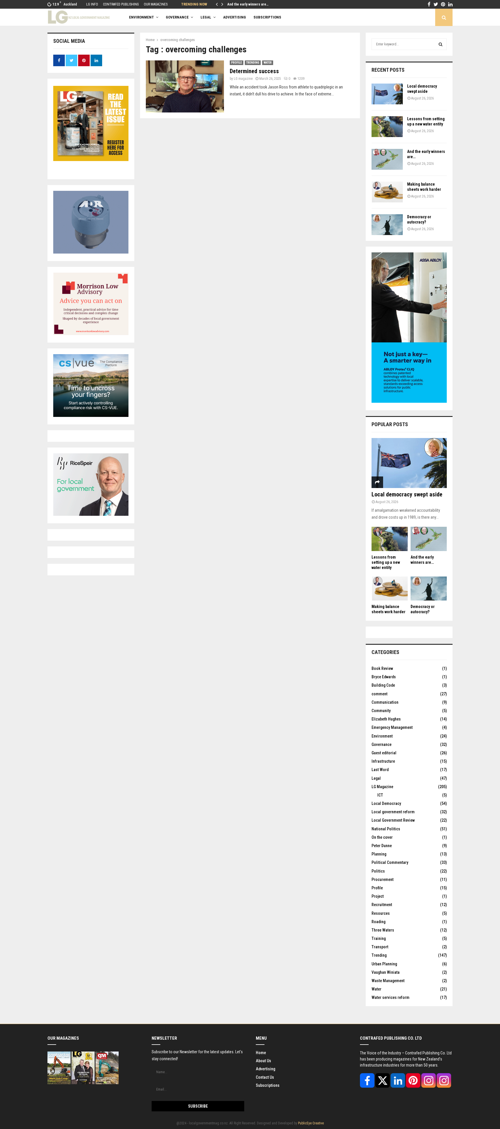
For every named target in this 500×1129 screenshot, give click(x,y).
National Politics (386, 829)
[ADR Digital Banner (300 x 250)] (90, 252)
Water (268, 62)
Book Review (382, 668)
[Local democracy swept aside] (387, 94)
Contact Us (265, 1077)
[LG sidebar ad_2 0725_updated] (90, 333)
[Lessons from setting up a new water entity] (387, 126)
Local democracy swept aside (407, 494)
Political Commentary (390, 862)
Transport (380, 947)
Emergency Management (392, 727)
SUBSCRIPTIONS (267, 17)
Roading (378, 921)
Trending (252, 62)
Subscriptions (268, 1085)
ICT (380, 795)
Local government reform (393, 812)
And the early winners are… (248, 4)
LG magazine (243, 79)
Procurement (383, 879)
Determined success (254, 71)
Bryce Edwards (384, 677)
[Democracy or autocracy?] (387, 224)
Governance (177, 17)
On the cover (382, 837)
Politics (378, 871)
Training (379, 938)
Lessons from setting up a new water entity (386, 562)
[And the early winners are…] (387, 159)
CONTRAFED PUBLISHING (121, 4)
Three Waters (383, 930)
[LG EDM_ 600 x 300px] (409, 401)
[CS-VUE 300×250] (90, 415)
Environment (141, 17)
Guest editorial (384, 753)
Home (261, 1052)
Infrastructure (383, 761)
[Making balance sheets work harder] (387, 192)
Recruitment (382, 904)
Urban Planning (384, 964)
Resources (381, 913)
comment (379, 694)
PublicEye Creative (311, 1123)
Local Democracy (386, 803)
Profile (236, 62)
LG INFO (92, 4)
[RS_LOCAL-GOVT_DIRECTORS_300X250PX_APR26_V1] (90, 514)
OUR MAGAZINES (156, 4)
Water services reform (390, 997)
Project (378, 896)
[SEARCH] (440, 44)
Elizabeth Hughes (386, 719)
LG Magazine (382, 786)
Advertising (265, 1069)
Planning (379, 854)
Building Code (383, 685)
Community (381, 710)
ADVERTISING (234, 17)
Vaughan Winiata (386, 972)
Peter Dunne (382, 845)
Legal (206, 17)
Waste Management (388, 980)
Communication (385, 702)
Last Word (380, 769)
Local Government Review (393, 820)
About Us (263, 1060)
